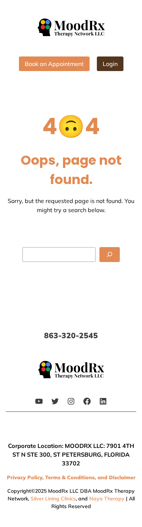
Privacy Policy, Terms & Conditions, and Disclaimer (71, 477)
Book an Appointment (54, 63)
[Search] (109, 254)
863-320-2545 (71, 335)
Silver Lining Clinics (53, 498)
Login (110, 63)
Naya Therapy (107, 498)
